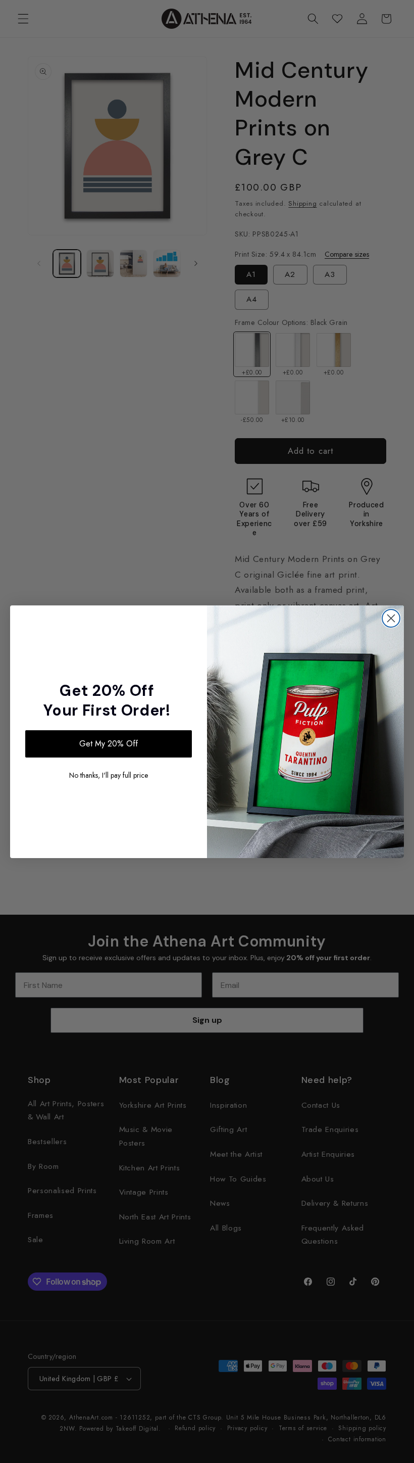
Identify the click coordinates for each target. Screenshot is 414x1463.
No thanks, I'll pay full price (108, 775)
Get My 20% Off (108, 743)
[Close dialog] (391, 618)
